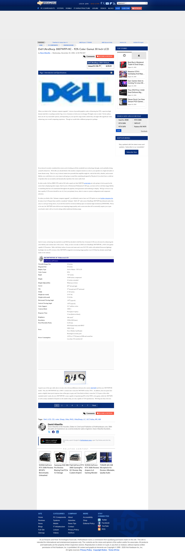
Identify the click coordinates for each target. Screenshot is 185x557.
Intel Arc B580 (123, 120)
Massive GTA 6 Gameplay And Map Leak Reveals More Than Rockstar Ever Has (135, 73)
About (70, 517)
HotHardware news (86, 440)
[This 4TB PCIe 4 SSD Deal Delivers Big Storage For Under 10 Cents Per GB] (123, 92)
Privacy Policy (73, 530)
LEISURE (95, 8)
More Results (144, 131)
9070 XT (137, 123)
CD (53, 419)
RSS (103, 529)
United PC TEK (93, 66)
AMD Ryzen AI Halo (107, 42)
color (57, 419)
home (41, 45)
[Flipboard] (111, 3)
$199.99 (109, 66)
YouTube (105, 526)
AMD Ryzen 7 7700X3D (85, 42)
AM (99, 419)
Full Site (41, 530)
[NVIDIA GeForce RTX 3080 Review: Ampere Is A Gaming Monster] (91, 457)
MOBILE (69, 8)
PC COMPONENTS (48, 8)
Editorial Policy (89, 523)
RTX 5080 (137, 120)
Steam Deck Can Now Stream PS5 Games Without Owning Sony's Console (136, 101)
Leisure (56, 530)
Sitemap (41, 533)
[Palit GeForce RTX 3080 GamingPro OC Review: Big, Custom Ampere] (75, 457)
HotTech (71, 533)
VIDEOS (103, 8)
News (40, 523)
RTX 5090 (122, 123)
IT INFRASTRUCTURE (82, 8)
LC (84, 419)
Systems (56, 520)
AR (96, 419)
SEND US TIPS (95, 4)
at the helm (87, 183)
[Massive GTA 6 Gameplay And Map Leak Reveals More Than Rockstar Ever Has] (123, 74)
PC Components (53, 45)
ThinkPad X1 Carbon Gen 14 (59, 42)
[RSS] (114, 3)
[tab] (124, 55)
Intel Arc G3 (123, 42)
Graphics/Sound (68, 45)
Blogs (40, 527)
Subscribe (126, 8)
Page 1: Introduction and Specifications (53, 73)
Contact (71, 527)
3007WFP (93, 388)
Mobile (55, 523)
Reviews (41, 520)
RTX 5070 (122, 127)
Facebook (105, 523)
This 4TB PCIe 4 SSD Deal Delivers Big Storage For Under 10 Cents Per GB (136, 91)
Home (40, 517)
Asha (92, 419)
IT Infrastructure (59, 527)
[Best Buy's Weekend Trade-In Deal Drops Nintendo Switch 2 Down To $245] (123, 64)
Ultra (67, 419)
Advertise (71, 520)
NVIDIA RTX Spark (138, 42)
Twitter (104, 520)
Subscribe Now (132, 152)
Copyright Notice (100, 550)
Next (94, 405)
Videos (56, 533)
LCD (49, 419)
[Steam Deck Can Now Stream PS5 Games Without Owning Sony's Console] (123, 101)
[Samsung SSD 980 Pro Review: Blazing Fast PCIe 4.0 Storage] (60, 457)
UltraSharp (78, 419)
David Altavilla (55, 424)
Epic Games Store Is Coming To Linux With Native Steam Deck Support (136, 82)
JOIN (87, 4)
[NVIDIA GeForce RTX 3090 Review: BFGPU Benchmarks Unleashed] (45, 457)
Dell (45, 419)
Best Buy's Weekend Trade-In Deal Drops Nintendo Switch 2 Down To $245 (136, 63)
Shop (118, 8)
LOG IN (81, 4)
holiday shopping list (107, 198)
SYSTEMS (60, 8)
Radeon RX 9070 (140, 127)
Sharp (62, 419)
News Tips (72, 523)
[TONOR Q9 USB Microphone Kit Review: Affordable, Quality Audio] (106, 457)
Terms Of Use (113, 550)
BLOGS (110, 8)
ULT (88, 419)
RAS (71, 419)
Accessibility (88, 517)
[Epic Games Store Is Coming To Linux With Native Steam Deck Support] (123, 83)
